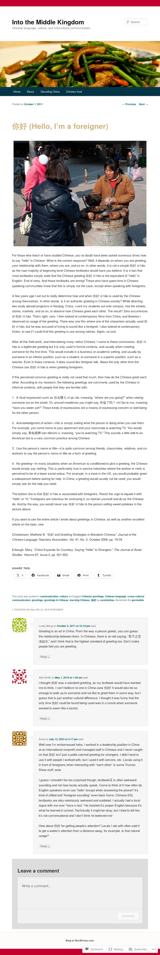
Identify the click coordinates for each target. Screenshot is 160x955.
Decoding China (50, 91)
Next (143, 104)
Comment (128, 916)
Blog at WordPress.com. (80, 940)
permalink (138, 600)
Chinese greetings (93, 596)
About (30, 91)
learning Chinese (80, 600)
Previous (129, 104)
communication (49, 596)
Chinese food (74, 91)
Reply (45, 656)
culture (64, 596)
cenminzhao (107, 600)
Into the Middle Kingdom (48, 21)
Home (16, 91)
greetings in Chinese (56, 600)
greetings (37, 600)
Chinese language (115, 596)
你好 (93, 600)
